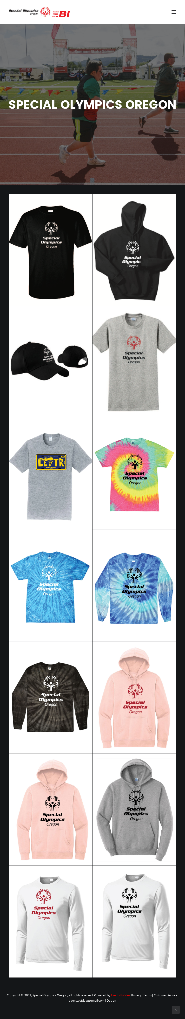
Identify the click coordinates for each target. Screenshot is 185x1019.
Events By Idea (121, 995)
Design (111, 1000)
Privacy (136, 995)
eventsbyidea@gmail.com (87, 1000)
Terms (147, 995)
